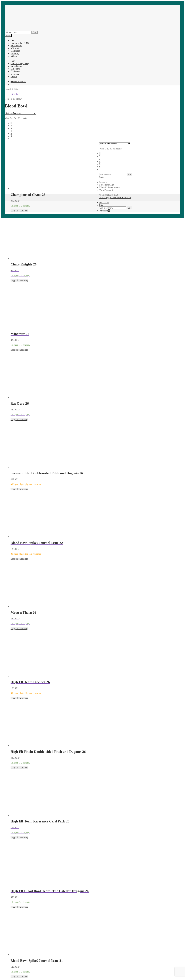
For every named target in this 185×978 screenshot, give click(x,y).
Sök (35, 32)
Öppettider (15, 94)
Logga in (103, 182)
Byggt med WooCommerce (118, 197)
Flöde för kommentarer (109, 187)
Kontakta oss (16, 45)
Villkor (14, 56)
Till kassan (15, 51)
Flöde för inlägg (106, 184)
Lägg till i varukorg (19, 210)
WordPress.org (106, 190)
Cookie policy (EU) (20, 43)
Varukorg (15, 53)
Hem (13, 40)
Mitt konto (15, 48)
